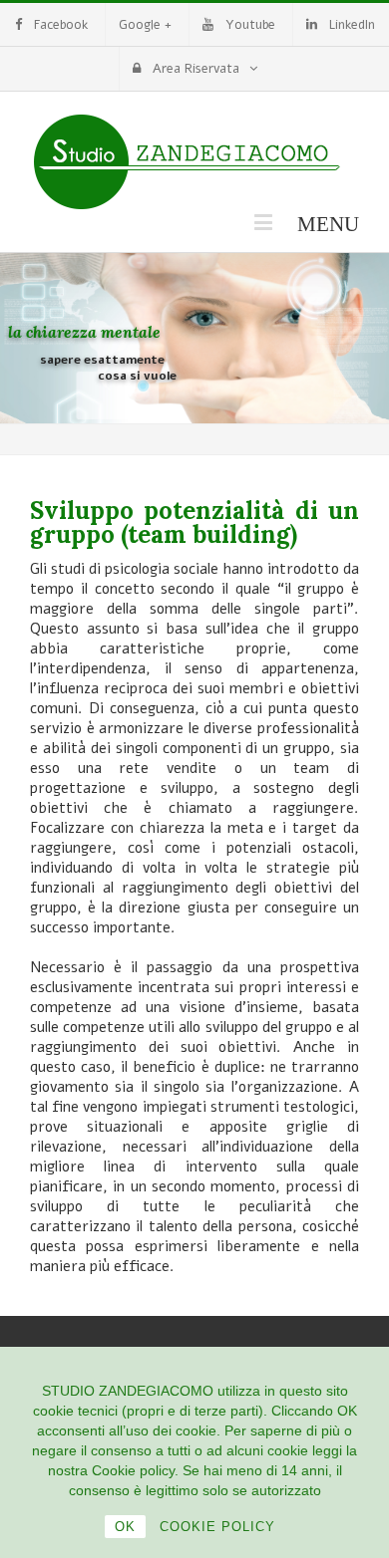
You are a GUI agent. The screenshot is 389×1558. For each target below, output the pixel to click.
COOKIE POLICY (217, 1526)
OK (125, 1526)
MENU (317, 221)
